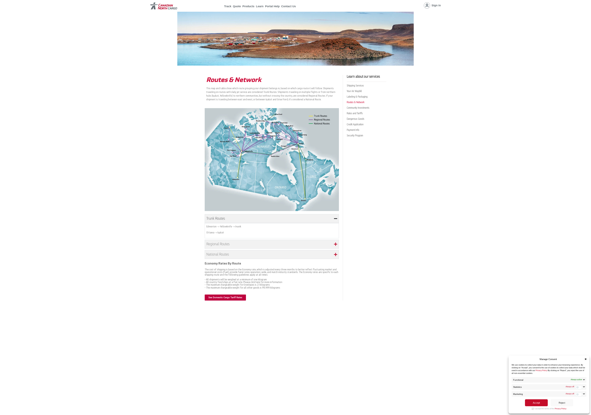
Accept (536, 402)
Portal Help (272, 6)
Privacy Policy (541, 370)
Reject (562, 402)
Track (227, 6)
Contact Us (288, 6)
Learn (259, 6)
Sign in (436, 5)
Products (248, 6)
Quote (237, 6)
